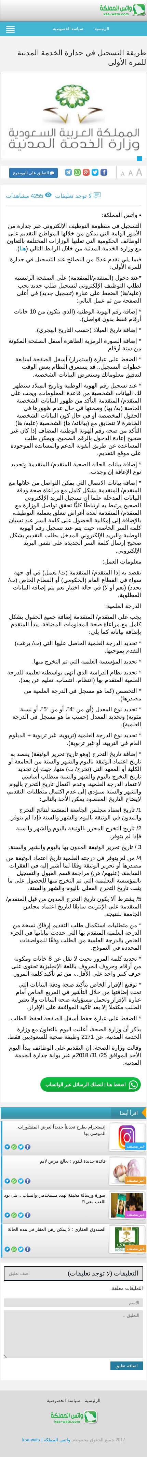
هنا (22, 248)
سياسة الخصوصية (68, 28)
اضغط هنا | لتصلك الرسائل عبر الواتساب (85, 1084)
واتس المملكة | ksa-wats (46, 1439)
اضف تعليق (19, 1273)
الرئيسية (102, 28)
